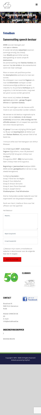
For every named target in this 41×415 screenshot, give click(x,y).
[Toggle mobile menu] (37, 4)
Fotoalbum (9, 33)
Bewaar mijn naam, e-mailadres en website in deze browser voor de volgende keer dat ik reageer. (19, 251)
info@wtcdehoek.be (10, 321)
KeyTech (27, 360)
